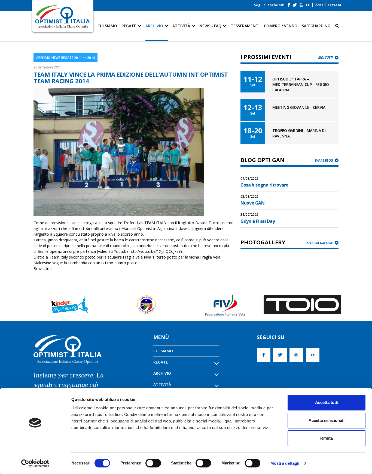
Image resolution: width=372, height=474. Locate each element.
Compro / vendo (280, 25)
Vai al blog (324, 160)
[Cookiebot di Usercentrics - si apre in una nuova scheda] (35, 463)
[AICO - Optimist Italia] (63, 16)
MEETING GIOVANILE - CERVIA (298, 107)
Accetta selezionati (326, 420)
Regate (129, 25)
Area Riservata (328, 4)
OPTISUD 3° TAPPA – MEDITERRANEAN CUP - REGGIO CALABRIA (300, 84)
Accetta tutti (326, 402)
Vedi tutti (325, 57)
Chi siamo (107, 25)
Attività (181, 25)
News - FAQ (210, 25)
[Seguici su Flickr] (309, 3)
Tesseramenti (245, 25)
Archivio (154, 25)
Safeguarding (316, 25)
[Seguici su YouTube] (303, 3)
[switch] (153, 463)
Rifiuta (326, 438)
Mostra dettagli (285, 463)
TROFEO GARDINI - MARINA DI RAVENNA (299, 133)
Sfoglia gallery (320, 243)
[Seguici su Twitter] (296, 3)
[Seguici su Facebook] (290, 3)
